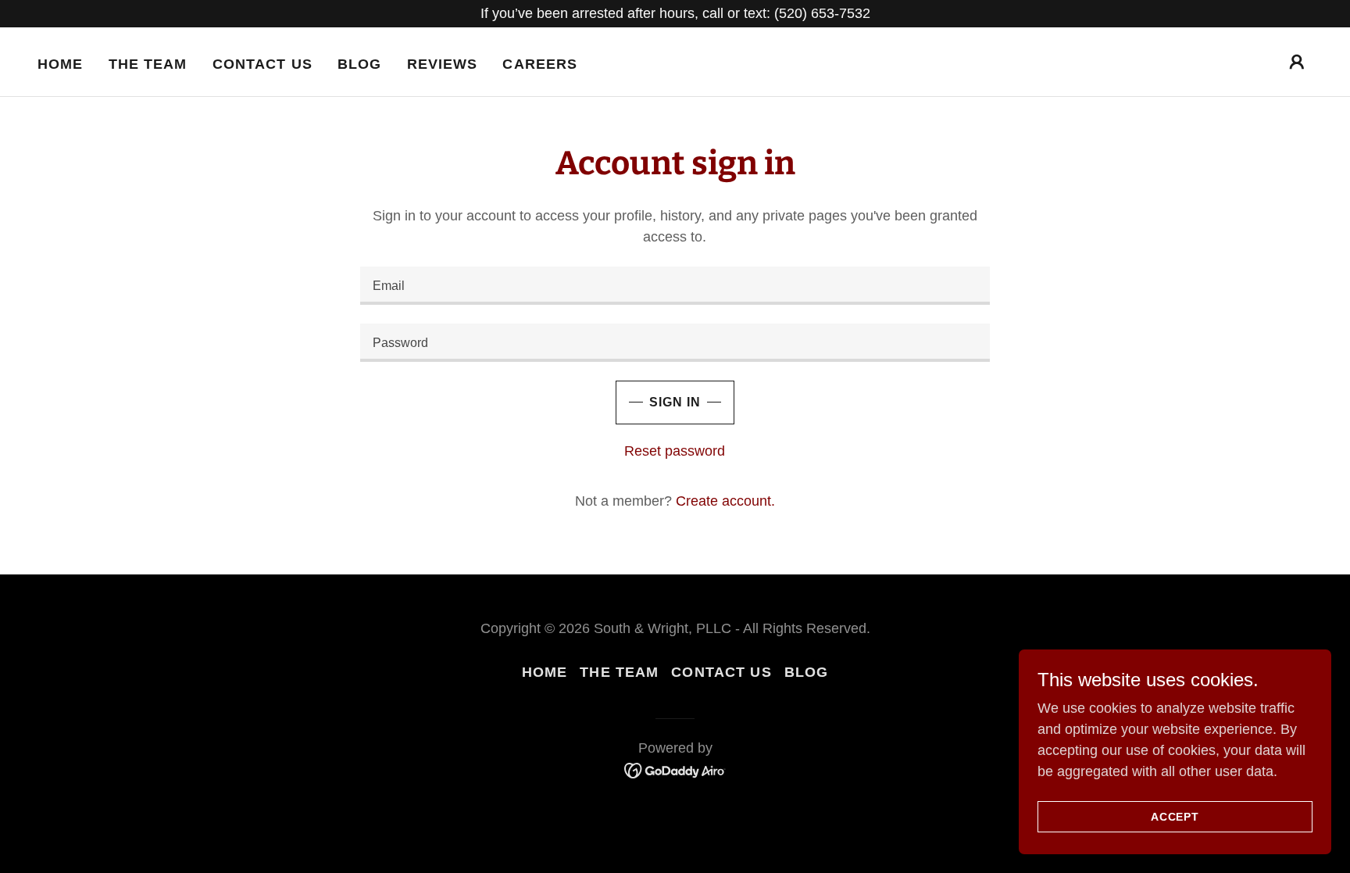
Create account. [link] (725, 501)
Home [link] (61, 64)
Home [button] (545, 672)
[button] (1296, 61)
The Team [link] (148, 64)
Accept (1175, 816)
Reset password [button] (674, 451)
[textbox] (674, 286)
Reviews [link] (442, 64)
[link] (675, 770)
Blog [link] (360, 64)
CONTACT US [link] (262, 64)
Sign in (675, 402)
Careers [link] (539, 64)
